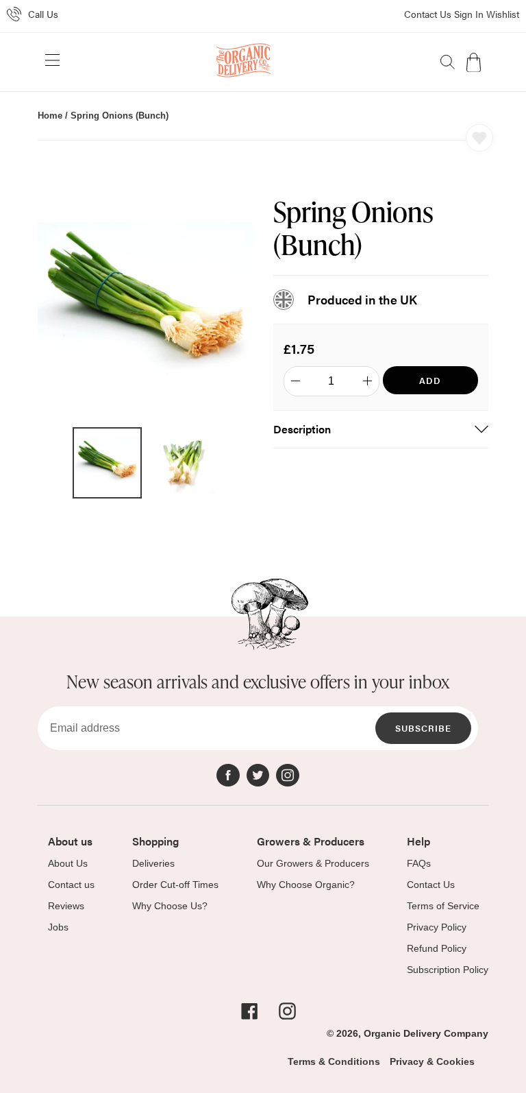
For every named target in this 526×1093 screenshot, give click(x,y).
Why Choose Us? (170, 905)
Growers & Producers (310, 841)
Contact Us (427, 14)
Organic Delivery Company (426, 1033)
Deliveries (153, 863)
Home (50, 115)
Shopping (155, 841)
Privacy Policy (436, 927)
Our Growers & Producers (313, 863)
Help (418, 841)
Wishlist (502, 14)
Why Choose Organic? (306, 884)
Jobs (58, 927)
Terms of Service (443, 905)
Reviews (66, 905)
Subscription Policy (447, 969)
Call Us (43, 14)
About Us (68, 863)
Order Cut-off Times (175, 884)
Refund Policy (436, 948)
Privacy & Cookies (432, 1061)
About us (70, 841)
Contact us (71, 884)
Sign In (469, 14)
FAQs (419, 863)
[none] (447, 62)
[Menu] (52, 62)
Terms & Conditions (334, 1061)
